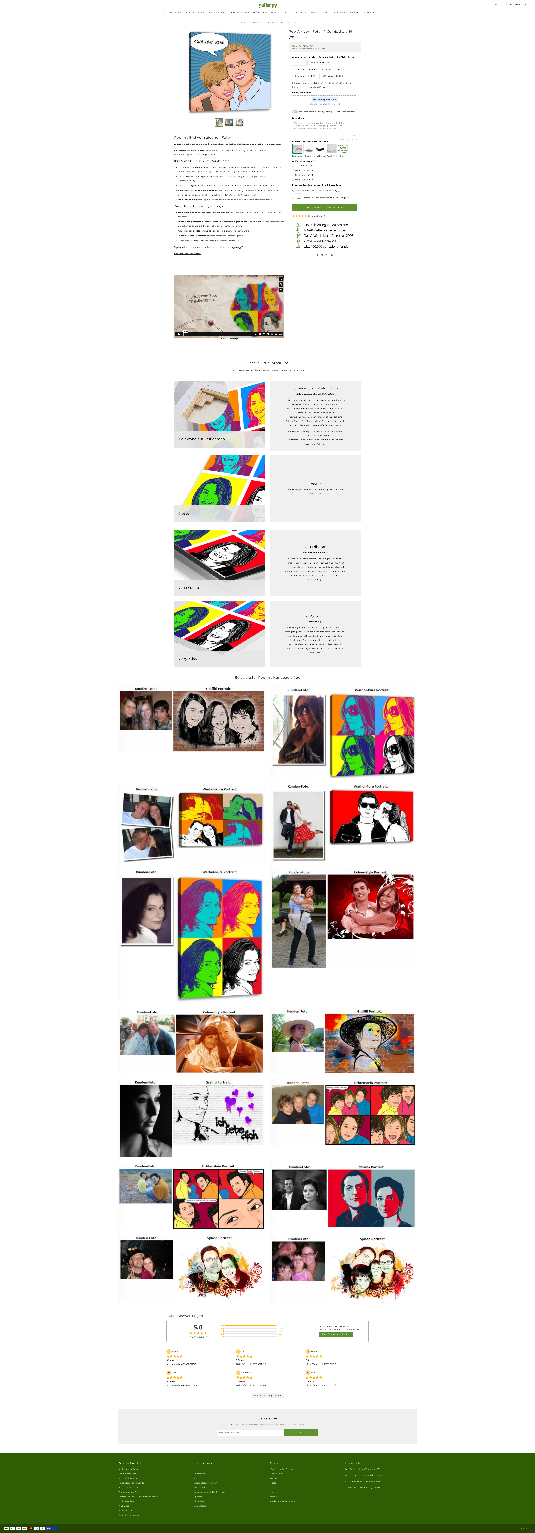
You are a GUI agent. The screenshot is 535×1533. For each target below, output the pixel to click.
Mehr (325, 12)
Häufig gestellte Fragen (281, 1469)
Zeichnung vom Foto (128, 1492)
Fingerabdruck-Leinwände (224, 12)
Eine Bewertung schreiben (336, 1334)
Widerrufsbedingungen (205, 1483)
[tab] (219, 122)
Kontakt (273, 1496)
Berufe (368, 12)
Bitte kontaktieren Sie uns (187, 253)
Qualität (198, 1496)
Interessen (339, 12)
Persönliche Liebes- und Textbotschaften (138, 1496)
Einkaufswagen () (515, 4)
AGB (196, 1478)
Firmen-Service (277, 1473)
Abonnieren (300, 1432)
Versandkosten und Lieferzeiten (209, 1492)
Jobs (272, 1487)
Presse (273, 1483)
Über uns (198, 1469)
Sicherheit (199, 1501)
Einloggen (497, 4)
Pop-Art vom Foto (196, 12)
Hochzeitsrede (125, 1510)
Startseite (242, 23)
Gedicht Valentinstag (128, 1515)
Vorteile (273, 1492)
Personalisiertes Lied (283, 12)
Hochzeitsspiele (310, 12)
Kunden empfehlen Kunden (283, 1501)
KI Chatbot (123, 1506)
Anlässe (354, 12)
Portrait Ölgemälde (256, 12)
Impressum (199, 1473)
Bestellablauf (200, 1506)
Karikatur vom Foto (172, 12)
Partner (273, 1478)
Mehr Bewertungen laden (267, 1395)
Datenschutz (200, 1487)
